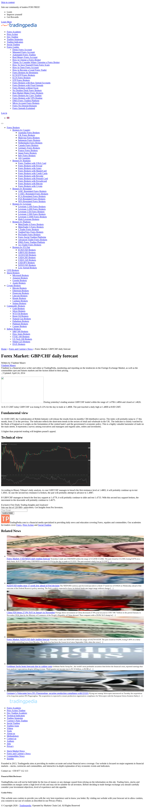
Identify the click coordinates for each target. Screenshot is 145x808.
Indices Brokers (14, 329)
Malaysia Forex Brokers (29, 138)
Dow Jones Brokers (21, 334)
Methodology (13, 736)
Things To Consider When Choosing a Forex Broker (36, 62)
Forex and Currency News (21, 349)
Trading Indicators (15, 42)
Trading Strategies (15, 39)
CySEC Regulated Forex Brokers (33, 194)
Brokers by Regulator (22, 188)
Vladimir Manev (8, 365)
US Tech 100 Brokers (22, 339)
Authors (10, 741)
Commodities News (15, 756)
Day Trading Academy (17, 713)
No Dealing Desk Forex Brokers (27, 90)
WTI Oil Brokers (20, 313)
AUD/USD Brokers (27, 255)
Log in (4, 113)
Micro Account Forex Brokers (25, 103)
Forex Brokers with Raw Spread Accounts (31, 83)
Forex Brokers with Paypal (30, 166)
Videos (10, 728)
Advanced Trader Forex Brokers (32, 239)
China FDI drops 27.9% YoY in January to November (31, 612)
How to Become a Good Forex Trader (29, 70)
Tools (9, 731)
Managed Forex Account (23, 52)
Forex (19, 525)
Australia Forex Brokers (29, 132)
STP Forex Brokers (21, 80)
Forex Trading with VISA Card (32, 163)
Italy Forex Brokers (27, 155)
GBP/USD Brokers (27, 252)
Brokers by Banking (21, 160)
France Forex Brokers (28, 150)
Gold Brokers (18, 308)
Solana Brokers (19, 303)
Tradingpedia (25, 805)
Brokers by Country (21, 130)
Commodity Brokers (16, 306)
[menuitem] (8, 118)
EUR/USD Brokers (27, 250)
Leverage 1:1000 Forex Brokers (32, 217)
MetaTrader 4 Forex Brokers (31, 224)
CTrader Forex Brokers (28, 229)
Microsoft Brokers (20, 275)
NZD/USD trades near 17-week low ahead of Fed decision (33, 585)
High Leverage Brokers (28, 219)
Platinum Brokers (20, 324)
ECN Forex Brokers (21, 77)
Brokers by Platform (21, 222)
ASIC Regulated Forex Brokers (32, 191)
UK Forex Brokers (26, 135)
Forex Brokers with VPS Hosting (27, 98)
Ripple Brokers (19, 298)
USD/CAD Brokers (27, 260)
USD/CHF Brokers (27, 257)
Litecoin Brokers (19, 296)
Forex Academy (14, 32)
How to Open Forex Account (25, 67)
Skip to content (8, 2)
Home (4, 349)
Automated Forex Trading (24, 55)
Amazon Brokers (20, 278)
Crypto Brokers (14, 285)
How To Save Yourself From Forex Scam (31, 65)
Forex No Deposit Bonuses (24, 106)
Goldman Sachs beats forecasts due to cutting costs (29, 666)
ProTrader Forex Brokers (29, 234)
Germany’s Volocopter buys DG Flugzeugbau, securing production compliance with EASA (48, 693)
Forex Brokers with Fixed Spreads (27, 85)
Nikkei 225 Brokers (21, 341)
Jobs (9, 743)
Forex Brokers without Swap (25, 88)
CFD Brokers (13, 270)
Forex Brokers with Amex (29, 168)
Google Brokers (19, 280)
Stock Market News (16, 751)
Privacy (10, 746)
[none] (75, 118)
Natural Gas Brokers (21, 318)
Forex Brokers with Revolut (30, 176)
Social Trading (13, 44)
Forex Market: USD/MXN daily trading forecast (28, 559)
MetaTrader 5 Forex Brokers (31, 227)
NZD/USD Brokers (27, 265)
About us (11, 733)
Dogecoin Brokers (20, 293)
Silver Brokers (18, 311)
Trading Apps (13, 726)
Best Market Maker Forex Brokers (27, 93)
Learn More (6, 22)
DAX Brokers (18, 344)
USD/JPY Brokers (26, 262)
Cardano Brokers (20, 301)
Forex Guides (13, 47)
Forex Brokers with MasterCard (32, 171)
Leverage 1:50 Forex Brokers (31, 211)
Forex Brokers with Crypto (30, 186)
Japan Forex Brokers (27, 153)
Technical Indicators (16, 715)
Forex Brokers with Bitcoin (30, 183)
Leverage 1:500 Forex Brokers (32, 214)
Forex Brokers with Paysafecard (32, 181)
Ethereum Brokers (20, 290)
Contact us (11, 738)
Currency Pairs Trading (17, 720)
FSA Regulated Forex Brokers (31, 199)
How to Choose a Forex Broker (26, 60)
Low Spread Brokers (27, 268)
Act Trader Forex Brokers (29, 245)
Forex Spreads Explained (23, 108)
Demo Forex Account (22, 49)
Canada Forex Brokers (28, 145)
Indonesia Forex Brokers (29, 140)
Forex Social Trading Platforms (32, 237)
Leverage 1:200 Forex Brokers (32, 209)
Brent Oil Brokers (20, 316)
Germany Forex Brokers (29, 148)
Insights (10, 758)
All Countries (24, 158)
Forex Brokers (13, 127)
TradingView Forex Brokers (30, 232)
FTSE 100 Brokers (20, 336)
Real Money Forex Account (24, 57)
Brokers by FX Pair (21, 247)
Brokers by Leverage (21, 204)
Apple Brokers (19, 283)
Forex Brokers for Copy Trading (26, 95)
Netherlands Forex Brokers (30, 143)
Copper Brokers (19, 326)
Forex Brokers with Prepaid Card (33, 178)
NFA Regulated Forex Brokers (32, 201)
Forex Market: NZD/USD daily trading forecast (28, 639)
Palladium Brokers (20, 321)
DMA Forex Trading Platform (25, 100)
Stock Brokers (13, 273)
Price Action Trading (16, 710)
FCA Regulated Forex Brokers (32, 196)
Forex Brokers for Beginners (25, 72)
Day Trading (12, 37)
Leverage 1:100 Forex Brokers (32, 206)
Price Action (12, 34)
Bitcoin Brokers (19, 288)
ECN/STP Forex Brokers (23, 75)
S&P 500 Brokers (20, 331)
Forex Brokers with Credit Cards (32, 173)
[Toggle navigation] (2, 123)
